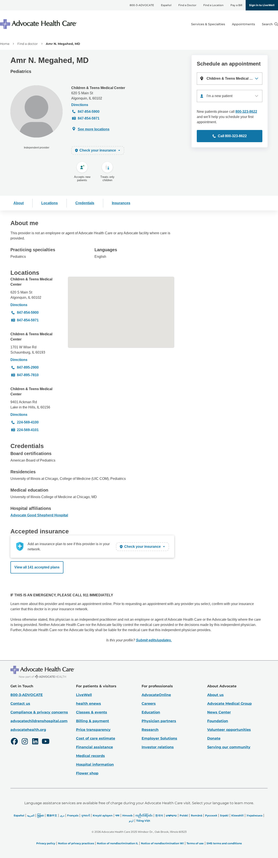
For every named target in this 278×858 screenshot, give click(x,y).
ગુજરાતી (85, 815)
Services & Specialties (208, 24)
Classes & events (91, 712)
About (18, 203)
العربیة (30, 815)
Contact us (20, 703)
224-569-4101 (28, 430)
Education (151, 712)
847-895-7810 (28, 375)
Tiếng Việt (143, 820)
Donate (213, 738)
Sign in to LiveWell (262, 5)
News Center (219, 712)
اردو (131, 820)
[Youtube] (45, 742)
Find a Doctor (187, 5)
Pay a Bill (236, 5)
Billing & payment (92, 721)
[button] (229, 78)
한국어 (159, 815)
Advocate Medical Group (229, 703)
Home (4, 44)
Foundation (217, 721)
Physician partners (159, 721)
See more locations (93, 129)
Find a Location (213, 5)
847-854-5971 (88, 118)
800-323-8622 (246, 111)
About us (215, 695)
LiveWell (84, 695)
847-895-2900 (28, 367)
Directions (79, 105)
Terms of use (195, 843)
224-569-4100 (28, 422)
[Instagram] (24, 742)
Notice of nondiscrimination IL (117, 843)
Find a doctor (27, 44)
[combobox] (229, 96)
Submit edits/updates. (154, 640)
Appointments (243, 24)
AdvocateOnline (156, 695)
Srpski (224, 815)
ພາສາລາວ (171, 815)
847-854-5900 (88, 111)
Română (196, 815)
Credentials (84, 203)
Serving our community (228, 747)
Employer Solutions (159, 738)
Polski (184, 815)
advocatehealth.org (28, 730)
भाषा (117, 815)
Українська (254, 815)
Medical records (90, 756)
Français (72, 815)
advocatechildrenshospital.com (39, 721)
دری (62, 815)
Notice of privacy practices (76, 843)
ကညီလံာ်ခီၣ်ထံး (143, 815)
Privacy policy (45, 843)
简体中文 (52, 815)
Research (150, 730)
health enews (88, 703)
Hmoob (127, 815)
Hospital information (95, 764)
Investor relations (158, 747)
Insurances (121, 203)
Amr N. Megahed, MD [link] (63, 44)
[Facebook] (14, 742)
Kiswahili (237, 815)
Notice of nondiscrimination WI (162, 843)
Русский (211, 815)
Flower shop (87, 773)
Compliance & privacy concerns (39, 712)
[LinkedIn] (35, 742)
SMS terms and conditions (224, 843)
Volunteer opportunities (229, 730)
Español (166, 5)
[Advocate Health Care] (39, 24)
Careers (149, 703)
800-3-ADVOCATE (142, 5)
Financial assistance (94, 747)
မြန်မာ (40, 815)
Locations (49, 203)
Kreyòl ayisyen (103, 815)
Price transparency (93, 730)
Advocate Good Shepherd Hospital (39, 515)
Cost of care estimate (95, 738)
